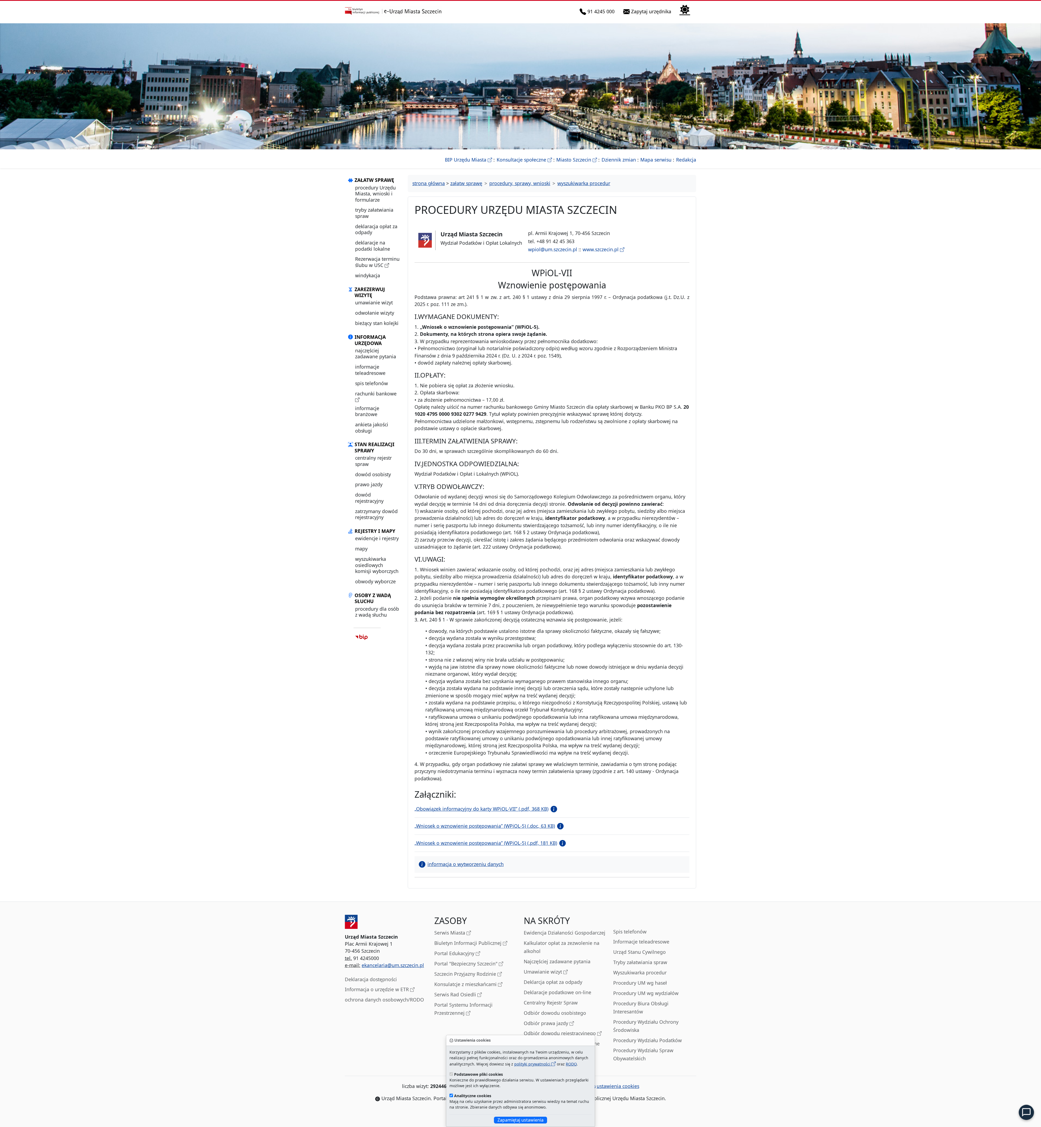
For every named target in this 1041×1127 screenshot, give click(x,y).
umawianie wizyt (374, 302)
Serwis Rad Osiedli (455, 994)
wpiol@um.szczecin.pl (552, 249)
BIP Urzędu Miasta (468, 159)
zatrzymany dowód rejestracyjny (376, 514)
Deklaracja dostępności (371, 979)
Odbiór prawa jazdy (547, 1023)
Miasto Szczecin (576, 159)
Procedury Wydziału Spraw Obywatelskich (643, 1054)
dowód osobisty (373, 474)
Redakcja (686, 159)
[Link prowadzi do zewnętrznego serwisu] (361, 637)
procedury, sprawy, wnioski (519, 183)
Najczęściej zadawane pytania (557, 961)
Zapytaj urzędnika (651, 11)
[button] (552, 809)
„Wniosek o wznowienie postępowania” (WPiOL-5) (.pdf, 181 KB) (486, 843)
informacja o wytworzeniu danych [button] (466, 864)
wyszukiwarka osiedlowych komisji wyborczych (377, 565)
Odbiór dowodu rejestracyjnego (560, 1033)
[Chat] (1026, 1112)
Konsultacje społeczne (524, 159)
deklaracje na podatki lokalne (372, 245)
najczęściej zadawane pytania (375, 353)
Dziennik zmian (619, 159)
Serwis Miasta (450, 932)
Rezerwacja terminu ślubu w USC (377, 262)
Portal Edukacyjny (455, 953)
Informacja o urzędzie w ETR (377, 989)
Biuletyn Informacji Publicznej (468, 943)
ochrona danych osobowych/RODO (384, 999)
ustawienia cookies (618, 1086)
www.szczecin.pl (601, 249)
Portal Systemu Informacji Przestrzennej (463, 1009)
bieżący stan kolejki (377, 323)
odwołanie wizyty (374, 313)
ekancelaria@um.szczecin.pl (393, 965)
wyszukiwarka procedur (583, 183)
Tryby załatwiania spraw (640, 962)
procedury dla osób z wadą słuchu (377, 612)
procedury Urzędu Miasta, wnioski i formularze (375, 193)
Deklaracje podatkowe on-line (557, 992)
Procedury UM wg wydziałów (646, 993)
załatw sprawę (466, 183)
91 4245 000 (601, 11)
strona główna (428, 183)
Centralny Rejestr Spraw (551, 1002)
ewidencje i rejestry (377, 538)
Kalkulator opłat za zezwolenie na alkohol (561, 947)
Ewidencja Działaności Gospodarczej (564, 932)
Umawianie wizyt (543, 971)
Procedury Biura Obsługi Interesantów (641, 1007)
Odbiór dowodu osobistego (555, 1013)
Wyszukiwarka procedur (640, 972)
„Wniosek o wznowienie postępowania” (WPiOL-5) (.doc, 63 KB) (485, 826)
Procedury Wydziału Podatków (647, 1040)
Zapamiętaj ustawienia (520, 1120)
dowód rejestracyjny (369, 497)
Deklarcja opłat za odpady (553, 982)
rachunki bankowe (376, 393)
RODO (571, 1064)
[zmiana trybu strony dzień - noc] (685, 9)
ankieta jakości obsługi (371, 427)
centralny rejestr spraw (373, 461)
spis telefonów (371, 383)
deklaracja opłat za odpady (376, 229)
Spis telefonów (630, 931)
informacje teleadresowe (370, 369)
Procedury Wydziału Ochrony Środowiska (646, 1026)
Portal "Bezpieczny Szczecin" (466, 963)
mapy (361, 548)
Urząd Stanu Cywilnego (639, 952)
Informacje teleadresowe (641, 941)
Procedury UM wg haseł (640, 983)
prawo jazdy (369, 484)
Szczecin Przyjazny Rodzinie (465, 974)
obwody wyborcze (375, 581)
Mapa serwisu (655, 159)
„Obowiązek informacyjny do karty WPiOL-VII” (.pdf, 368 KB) (481, 809)
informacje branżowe (367, 411)
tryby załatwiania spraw (374, 213)
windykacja (367, 275)
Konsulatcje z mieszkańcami (466, 984)
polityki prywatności (532, 1064)
